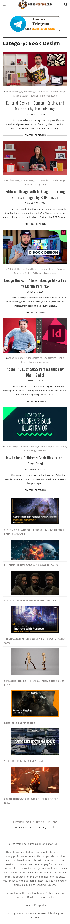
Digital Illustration (57, 446)
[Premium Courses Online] (35, 3)
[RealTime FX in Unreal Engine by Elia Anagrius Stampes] (35, 550)
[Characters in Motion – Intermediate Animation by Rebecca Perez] (35, 662)
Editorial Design (58, 91)
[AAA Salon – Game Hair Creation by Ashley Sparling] (35, 583)
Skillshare (37, 273)
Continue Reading (35, 135)
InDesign (34, 95)
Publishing (29, 450)
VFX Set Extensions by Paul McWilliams (23, 761)
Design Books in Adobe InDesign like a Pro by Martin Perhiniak (35, 283)
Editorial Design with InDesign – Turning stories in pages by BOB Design (35, 194)
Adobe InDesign (14, 91)
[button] (4, 5)
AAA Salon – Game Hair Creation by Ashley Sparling (30, 600)
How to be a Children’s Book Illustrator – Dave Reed (35, 461)
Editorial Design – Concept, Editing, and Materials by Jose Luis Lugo (35, 106)
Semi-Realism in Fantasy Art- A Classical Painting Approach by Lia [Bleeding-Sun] (34, 532)
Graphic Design (20, 95)
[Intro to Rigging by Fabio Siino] (35, 704)
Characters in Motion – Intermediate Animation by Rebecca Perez (34, 683)
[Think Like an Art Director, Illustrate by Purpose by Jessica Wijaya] (35, 619)
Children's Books (28, 446)
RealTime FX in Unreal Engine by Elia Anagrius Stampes (31, 565)
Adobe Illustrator (15, 357)
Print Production (48, 95)
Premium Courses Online (35, 821)
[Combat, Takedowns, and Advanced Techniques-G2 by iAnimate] (35, 780)
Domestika (43, 91)
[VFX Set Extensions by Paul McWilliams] (35, 742)
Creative (42, 446)
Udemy (46, 361)
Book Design (29, 91)
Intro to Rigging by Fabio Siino (19, 722)
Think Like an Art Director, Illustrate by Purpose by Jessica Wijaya (34, 640)
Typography (40, 184)
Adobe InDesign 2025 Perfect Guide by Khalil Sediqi (35, 372)
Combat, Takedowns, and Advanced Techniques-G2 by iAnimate (31, 801)
